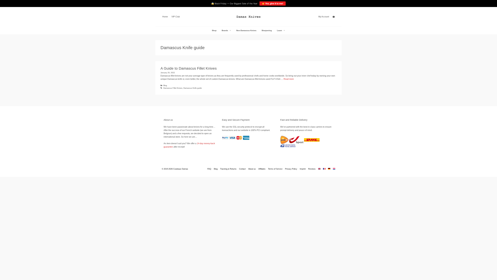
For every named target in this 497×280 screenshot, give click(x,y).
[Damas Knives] (248, 16)
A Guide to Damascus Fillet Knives (188, 68)
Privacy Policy (291, 169)
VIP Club (175, 17)
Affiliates (261, 169)
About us (252, 169)
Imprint (303, 169)
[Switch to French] (324, 169)
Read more (289, 79)
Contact (242, 169)
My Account (323, 17)
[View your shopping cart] (334, 16)
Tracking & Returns (228, 169)
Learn (279, 30)
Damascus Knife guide (192, 88)
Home (165, 17)
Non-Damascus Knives (246, 30)
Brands (225, 30)
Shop (214, 30)
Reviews (312, 169)
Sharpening (267, 30)
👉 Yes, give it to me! (272, 3)
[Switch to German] (329, 169)
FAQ (209, 169)
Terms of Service (275, 169)
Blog (165, 85)
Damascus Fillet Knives (172, 88)
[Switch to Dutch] (334, 169)
